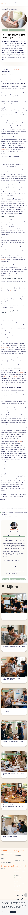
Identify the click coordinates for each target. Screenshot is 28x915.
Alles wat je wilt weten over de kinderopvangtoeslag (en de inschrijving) (13, 805)
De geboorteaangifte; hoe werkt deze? (13, 615)
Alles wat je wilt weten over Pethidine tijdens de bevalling (12, 679)
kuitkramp (4, 149)
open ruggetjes (5, 347)
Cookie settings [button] (5, 911)
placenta (19, 441)
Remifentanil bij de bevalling (10, 836)
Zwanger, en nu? (17, 853)
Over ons (3, 868)
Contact (17, 875)
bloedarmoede (5, 359)
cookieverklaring (5, 908)
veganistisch (14, 376)
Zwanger (16, 858)
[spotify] (18, 895)
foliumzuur (4, 259)
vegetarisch (6, 376)
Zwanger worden (17, 855)
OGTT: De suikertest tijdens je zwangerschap (10, 710)
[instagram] (23, 899)
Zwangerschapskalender (19, 860)
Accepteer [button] (13, 911)
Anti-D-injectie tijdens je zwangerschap (13, 741)
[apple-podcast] (23, 895)
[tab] (8, 535)
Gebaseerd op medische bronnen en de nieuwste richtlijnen (15, 572)
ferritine (11, 290)
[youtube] (18, 899)
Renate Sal (16, 69)
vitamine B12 (20, 372)
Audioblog (16, 862)
